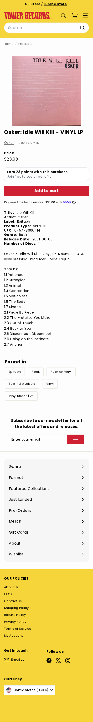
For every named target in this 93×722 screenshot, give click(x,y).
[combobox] (46, 28)
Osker (9, 142)
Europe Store (55, 4)
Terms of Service (17, 628)
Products (25, 44)
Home (9, 44)
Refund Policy (15, 614)
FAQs (8, 594)
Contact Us (13, 601)
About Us (11, 587)
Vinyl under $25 (21, 396)
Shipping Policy (16, 608)
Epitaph (15, 372)
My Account (13, 635)
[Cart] (74, 15)
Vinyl (50, 384)
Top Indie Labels (22, 384)
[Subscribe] (75, 439)
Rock (35, 372)
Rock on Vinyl (61, 372)
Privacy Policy (15, 621)
